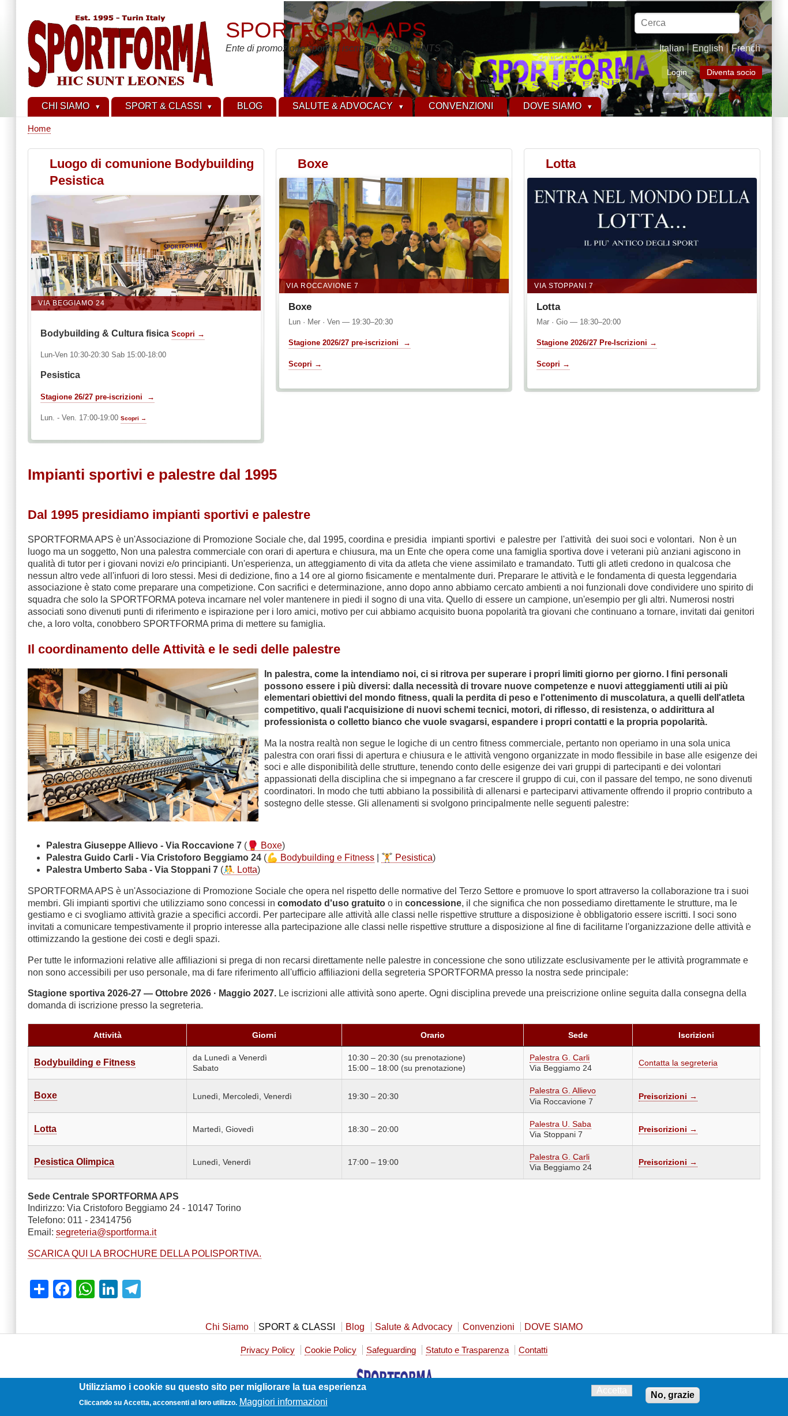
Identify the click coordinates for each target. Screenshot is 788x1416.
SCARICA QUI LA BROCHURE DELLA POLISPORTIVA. (144, 1253)
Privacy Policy (268, 1350)
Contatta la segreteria (678, 1062)
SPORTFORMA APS (326, 29)
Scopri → (188, 334)
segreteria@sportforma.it (106, 1232)
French (745, 48)
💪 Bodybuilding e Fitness (320, 857)
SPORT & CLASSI (296, 1327)
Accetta (611, 1390)
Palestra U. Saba (560, 1124)
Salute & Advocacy (413, 1327)
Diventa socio (731, 72)
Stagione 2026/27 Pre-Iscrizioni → (596, 342)
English (707, 48)
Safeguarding (391, 1350)
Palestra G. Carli (560, 1057)
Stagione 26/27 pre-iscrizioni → (97, 397)
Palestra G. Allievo (563, 1090)
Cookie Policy (331, 1350)
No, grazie (673, 1395)
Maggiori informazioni (283, 1402)
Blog (355, 1327)
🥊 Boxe (264, 845)
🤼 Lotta (240, 870)
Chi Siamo (227, 1327)
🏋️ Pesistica (407, 857)
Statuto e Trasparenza (467, 1350)
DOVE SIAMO (553, 1327)
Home (39, 128)
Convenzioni (489, 1327)
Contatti (533, 1350)
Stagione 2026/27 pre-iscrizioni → (349, 342)
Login (677, 72)
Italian (671, 48)
